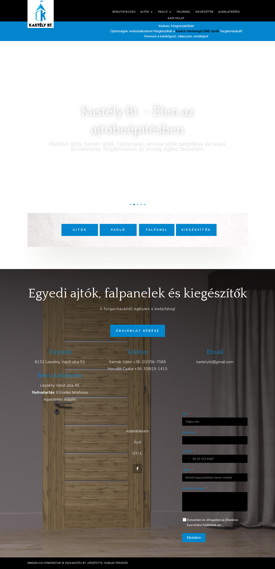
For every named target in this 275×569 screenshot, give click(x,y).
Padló (163, 12)
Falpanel (184, 12)
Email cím (188, 432)
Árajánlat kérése (137, 331)
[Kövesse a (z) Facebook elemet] (137, 468)
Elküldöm (194, 537)
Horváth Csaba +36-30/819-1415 (137, 368)
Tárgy (186, 470)
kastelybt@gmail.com (214, 361)
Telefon (187, 451)
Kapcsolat (176, 18)
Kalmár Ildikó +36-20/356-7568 (137, 361)
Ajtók (144, 12)
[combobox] (186, 459)
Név (185, 414)
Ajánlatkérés (229, 12)
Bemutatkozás (124, 12)
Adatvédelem (137, 431)
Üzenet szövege (193, 488)
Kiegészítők (205, 12)
